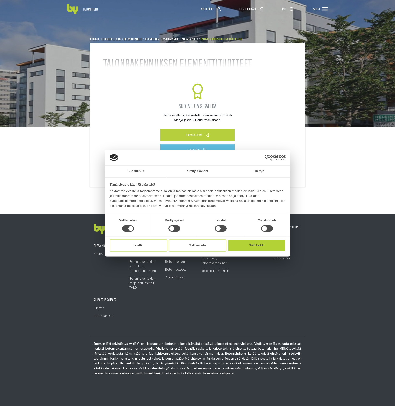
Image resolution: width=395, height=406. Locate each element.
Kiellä (138, 245)
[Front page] (82, 9)
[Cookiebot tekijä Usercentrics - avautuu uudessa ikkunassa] (268, 157)
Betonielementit (133, 39)
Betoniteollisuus (111, 39)
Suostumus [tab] (136, 171)
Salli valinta (197, 245)
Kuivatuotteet (175, 277)
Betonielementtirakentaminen (161, 39)
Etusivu (94, 39)
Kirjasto (99, 308)
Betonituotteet (175, 269)
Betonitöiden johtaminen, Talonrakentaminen (214, 258)
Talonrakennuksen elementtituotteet (222, 39)
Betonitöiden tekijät (214, 270)
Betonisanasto (104, 315)
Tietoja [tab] (259, 171)
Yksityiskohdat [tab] (197, 171)
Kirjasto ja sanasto (105, 299)
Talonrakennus (189, 39)
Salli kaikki (256, 245)
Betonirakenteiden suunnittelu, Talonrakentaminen (142, 266)
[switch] (174, 228)
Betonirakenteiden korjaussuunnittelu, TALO (142, 282)
